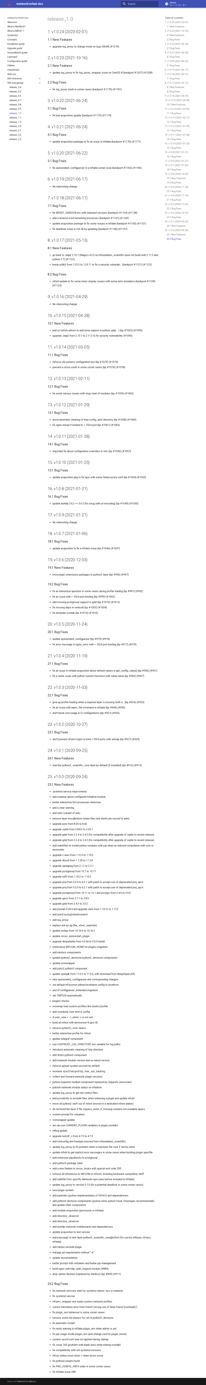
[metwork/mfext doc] (9, 4)
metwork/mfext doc (17, 18)
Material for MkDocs (27, 1381)
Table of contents (174, 18)
